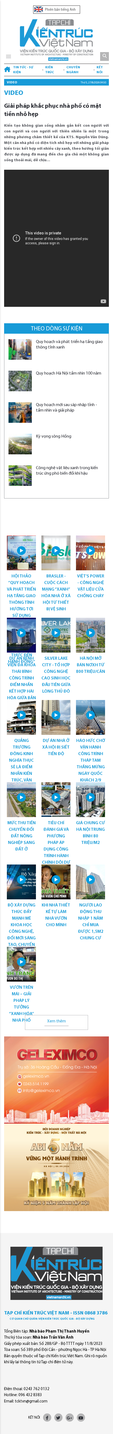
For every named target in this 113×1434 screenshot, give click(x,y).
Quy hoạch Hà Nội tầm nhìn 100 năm (68, 373)
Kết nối (100, 70)
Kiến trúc (49, 70)
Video (12, 82)
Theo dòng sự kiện (56, 329)
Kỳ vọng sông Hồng (53, 436)
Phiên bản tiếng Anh (60, 10)
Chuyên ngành (73, 70)
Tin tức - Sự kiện (23, 70)
